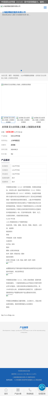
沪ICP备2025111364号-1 (30, 374)
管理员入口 (31, 380)
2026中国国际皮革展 (27, 75)
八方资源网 (17, 380)
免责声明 (25, 380)
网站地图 (39, 380)
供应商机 (16, 75)
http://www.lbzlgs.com (7, 315)
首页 (10, 75)
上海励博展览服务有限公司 (20, 377)
